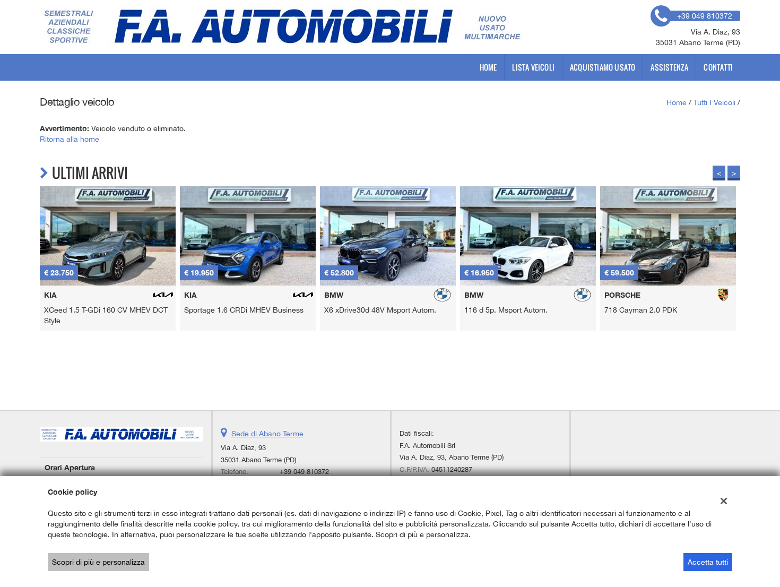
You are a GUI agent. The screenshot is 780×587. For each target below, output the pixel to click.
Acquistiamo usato (602, 67)
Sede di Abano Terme (267, 433)
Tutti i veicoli (714, 102)
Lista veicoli (533, 67)
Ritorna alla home (69, 139)
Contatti (718, 67)
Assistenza (669, 67)
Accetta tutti (708, 562)
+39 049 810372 (304, 471)
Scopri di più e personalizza (98, 562)
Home (488, 67)
